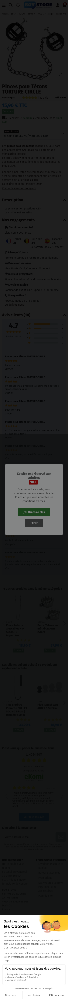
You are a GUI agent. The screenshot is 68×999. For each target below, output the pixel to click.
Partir (34, 522)
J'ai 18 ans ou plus (34, 512)
